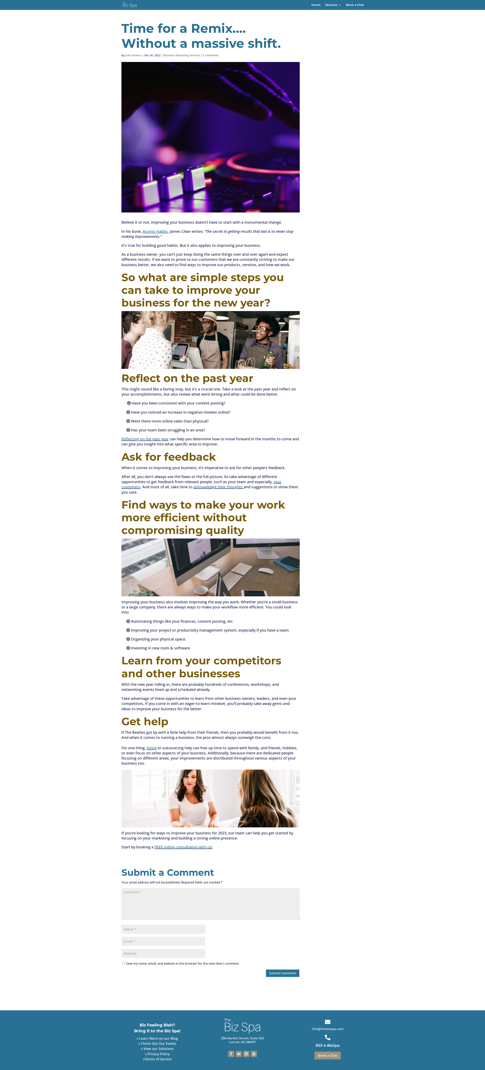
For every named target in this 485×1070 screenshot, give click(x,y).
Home (315, 5)
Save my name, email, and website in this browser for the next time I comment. (182, 963)
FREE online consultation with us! (183, 847)
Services (331, 5)
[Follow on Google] (254, 1054)
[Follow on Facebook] (231, 1054)
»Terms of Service (157, 1059)
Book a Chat (355, 5)
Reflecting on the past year (145, 438)
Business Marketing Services (181, 55)
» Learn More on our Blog (157, 1038)
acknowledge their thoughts (218, 486)
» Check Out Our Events (157, 1043)
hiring (152, 747)
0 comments (210, 55)
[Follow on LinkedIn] (239, 1054)
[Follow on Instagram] (246, 1054)
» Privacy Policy (157, 1054)
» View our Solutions (157, 1048)
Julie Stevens (133, 55)
